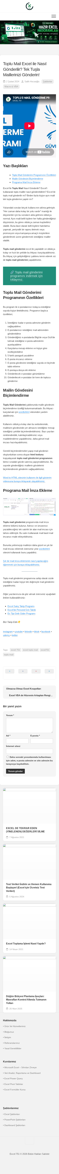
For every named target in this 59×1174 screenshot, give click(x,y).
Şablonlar (47, 81)
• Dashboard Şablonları (14, 1125)
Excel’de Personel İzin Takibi (22, 610)
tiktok (36, 631)
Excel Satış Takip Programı (21, 606)
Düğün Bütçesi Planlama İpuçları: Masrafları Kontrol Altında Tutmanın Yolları (26, 999)
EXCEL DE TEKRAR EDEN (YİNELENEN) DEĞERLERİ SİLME (25, 830)
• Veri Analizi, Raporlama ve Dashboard (22, 1073)
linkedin (28, 631)
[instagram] (17, 50)
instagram (8, 631)
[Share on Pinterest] (36, 673)
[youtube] (42, 50)
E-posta (35, 735)
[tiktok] (29, 50)
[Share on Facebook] (22, 673)
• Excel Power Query (13, 1078)
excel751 (45, 650)
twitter (15, 635)
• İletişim (7, 1037)
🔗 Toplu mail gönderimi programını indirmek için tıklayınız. (26, 276)
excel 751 (15, 650)
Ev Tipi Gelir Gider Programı (21, 613)
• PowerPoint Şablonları (14, 1119)
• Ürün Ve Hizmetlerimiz (14, 1026)
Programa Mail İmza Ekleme (26, 182)
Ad (8, 735)
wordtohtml (24, 412)
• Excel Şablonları (11, 1114)
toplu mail (8, 654)
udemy (6, 635)
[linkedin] (36, 50)
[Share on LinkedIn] (49, 673)
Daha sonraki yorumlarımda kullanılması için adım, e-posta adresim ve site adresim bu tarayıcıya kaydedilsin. (29, 760)
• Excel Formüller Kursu (14, 1089)
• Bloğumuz (8, 1032)
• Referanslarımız (11, 1043)
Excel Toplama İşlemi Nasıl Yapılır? (26, 943)
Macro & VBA (11, 86)
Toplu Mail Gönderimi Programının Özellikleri (34, 175)
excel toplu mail (30, 650)
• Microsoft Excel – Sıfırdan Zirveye (20, 1067)
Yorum (10, 715)
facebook (45, 631)
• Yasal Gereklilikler (12, 1048)
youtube (19, 631)
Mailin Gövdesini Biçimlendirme (27, 178)
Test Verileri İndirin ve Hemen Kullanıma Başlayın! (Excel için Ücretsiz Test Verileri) (28, 887)
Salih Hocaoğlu (32, 81)
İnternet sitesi (13, 746)
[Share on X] (9, 673)
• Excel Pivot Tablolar (13, 1084)
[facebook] (23, 50)
